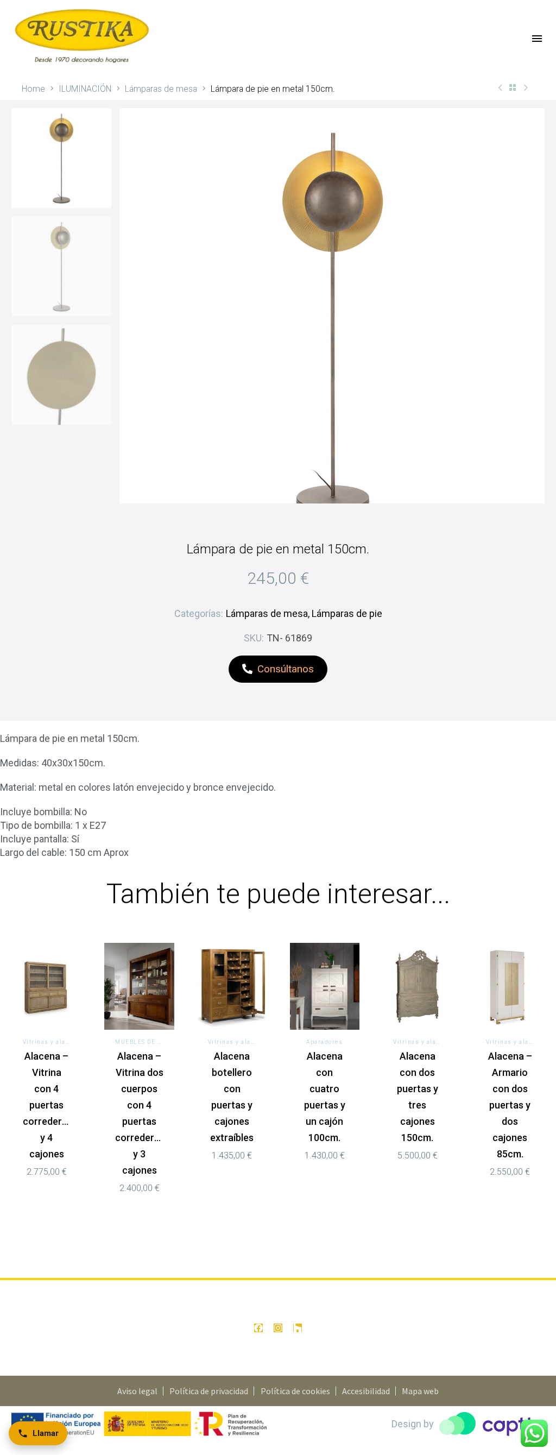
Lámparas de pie (347, 613)
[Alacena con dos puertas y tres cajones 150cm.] (417, 986)
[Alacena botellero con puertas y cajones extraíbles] (232, 986)
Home (33, 89)
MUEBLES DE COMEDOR (151, 1042)
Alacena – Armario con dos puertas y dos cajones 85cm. (510, 1105)
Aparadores (324, 1042)
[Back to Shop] (512, 87)
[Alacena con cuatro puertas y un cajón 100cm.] (325, 986)
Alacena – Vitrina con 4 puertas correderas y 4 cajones (47, 1105)
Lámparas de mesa (161, 89)
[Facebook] (258, 1328)
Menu (537, 38)
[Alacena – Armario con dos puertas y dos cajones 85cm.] (510, 986)
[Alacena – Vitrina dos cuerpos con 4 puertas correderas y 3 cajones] (139, 986)
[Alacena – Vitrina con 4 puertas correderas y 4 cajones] (47, 986)
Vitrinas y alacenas (54, 1042)
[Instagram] (278, 1328)
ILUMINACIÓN (85, 89)
